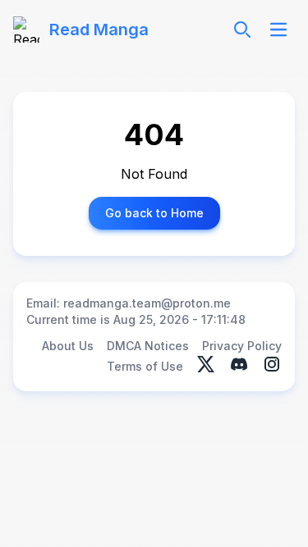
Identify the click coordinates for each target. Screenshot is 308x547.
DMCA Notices (148, 346)
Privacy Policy (242, 346)
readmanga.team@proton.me (147, 303)
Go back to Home (154, 213)
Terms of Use (145, 366)
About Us (68, 346)
